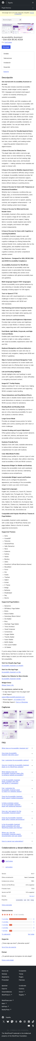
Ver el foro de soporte (9, 947)
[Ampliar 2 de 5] (32, 712)
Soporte (6, 71)
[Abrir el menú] (33, 2)
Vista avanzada (7, 905)
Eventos (21, 989)
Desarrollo (7, 67)
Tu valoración (6, 934)
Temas (21, 974)
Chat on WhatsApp (22, 702)
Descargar (6, 47)
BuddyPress (6, 1009)
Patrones (22, 980)
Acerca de (5, 971)
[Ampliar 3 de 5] (15, 722)
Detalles (6, 54)
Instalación (7, 62)
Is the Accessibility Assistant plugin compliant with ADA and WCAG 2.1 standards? (11, 781)
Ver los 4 (31, 896)
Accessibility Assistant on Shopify (12, 665)
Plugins (21, 977)
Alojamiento (5, 977)
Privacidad (5, 980)
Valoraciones (8, 58)
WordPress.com (8, 1000)
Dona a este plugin (8, 960)
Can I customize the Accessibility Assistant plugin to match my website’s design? (12, 789)
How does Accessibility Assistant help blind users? (10, 754)
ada (25, 900)
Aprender (5, 985)
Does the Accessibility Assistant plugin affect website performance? (13, 818)
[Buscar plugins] (20, 19)
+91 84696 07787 (19, 699)
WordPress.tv (7, 995)
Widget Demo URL (8, 685)
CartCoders (8, 42)
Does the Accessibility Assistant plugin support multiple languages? (12, 797)
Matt (4, 1003)
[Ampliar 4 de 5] (32, 722)
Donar (22, 992)
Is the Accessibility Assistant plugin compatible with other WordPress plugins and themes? (12, 826)
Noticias (4, 974)
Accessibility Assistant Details (11, 679)
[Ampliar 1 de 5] (15, 712)
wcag (32, 900)
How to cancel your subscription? (12, 841)
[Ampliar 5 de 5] (15, 732)
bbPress (5, 1006)
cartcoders (8, 867)
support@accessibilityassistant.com (13, 697)
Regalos (22, 995)
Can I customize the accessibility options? (15, 760)
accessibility (19, 900)
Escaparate (22, 971)
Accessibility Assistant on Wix (11, 672)
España (8, 1017)
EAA (28, 900)
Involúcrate (22, 985)
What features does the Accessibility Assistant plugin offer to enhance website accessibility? (13, 773)
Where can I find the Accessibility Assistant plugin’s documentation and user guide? (12, 834)
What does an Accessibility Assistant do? (15, 748)
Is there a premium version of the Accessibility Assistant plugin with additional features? (12, 804)
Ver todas (31, 934)
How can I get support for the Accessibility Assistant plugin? (11, 812)
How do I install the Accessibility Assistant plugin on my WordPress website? (15, 766)
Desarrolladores (7, 992)
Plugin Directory (6, 8)
